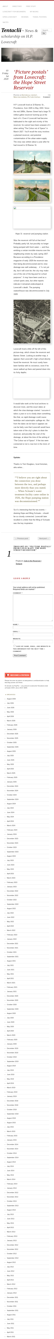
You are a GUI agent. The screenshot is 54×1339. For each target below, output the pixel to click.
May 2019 (10, 1079)
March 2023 (11, 878)
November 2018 (12, 1105)
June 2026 (10, 707)
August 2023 (11, 856)
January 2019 (12, 1096)
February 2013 (12, 1236)
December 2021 (12, 943)
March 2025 (11, 773)
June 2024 (10, 812)
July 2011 (10, 1319)
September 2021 (12, 956)
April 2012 (10, 1280)
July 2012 (10, 1267)
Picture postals (34, 97)
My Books (34, 11)
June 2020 (10, 1022)
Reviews (24, 17)
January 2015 (12, 1140)
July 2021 (10, 965)
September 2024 (12, 799)
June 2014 (10, 1170)
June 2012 (10, 1271)
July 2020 (10, 1018)
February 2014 (12, 1184)
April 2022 (10, 926)
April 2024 (10, 821)
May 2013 (10, 1223)
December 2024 (12, 786)
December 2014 (12, 1144)
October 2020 (12, 1004)
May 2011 (10, 1328)
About (5, 6)
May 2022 (10, 921)
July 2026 (10, 703)
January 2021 (12, 991)
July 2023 (10, 860)
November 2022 (12, 895)
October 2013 (12, 1201)
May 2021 (10, 974)
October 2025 (12, 742)
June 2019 (10, 1074)
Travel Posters (40, 17)
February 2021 (12, 987)
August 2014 (11, 1162)
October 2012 (12, 1253)
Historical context (29, 95)
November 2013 (12, 1197)
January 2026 (12, 729)
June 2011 (10, 1323)
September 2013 (12, 1205)
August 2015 (11, 1122)
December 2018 (12, 1101)
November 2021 (12, 948)
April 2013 (10, 1227)
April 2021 (10, 978)
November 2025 (12, 738)
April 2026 (10, 716)
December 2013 (12, 1192)
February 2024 (12, 830)
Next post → (44, 539)
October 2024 (12, 795)
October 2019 (12, 1057)
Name (16, 624)
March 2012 (11, 1284)
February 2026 (12, 725)
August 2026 (11, 699)
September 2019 (12, 1061)
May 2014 (10, 1175)
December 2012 (12, 1245)
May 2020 (10, 1026)
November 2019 (12, 1053)
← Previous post (21, 539)
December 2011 (12, 1297)
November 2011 (12, 1302)
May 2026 (10, 712)
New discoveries (20, 97)
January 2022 (12, 939)
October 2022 (12, 900)
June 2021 (10, 970)
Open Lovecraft (10, 17)
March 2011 (11, 1336)
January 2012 (12, 1293)
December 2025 (12, 734)
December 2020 (12, 996)
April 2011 (10, 1332)
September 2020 (12, 1009)
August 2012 (11, 1262)
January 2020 (12, 1044)
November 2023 (12, 843)
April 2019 (10, 1083)
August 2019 (11, 1066)
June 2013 (10, 1219)
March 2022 (11, 930)
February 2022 (12, 935)
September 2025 (12, 747)
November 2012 (12, 1249)
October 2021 (12, 952)
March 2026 (11, 720)
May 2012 (10, 1275)
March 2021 (11, 983)
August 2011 (11, 1315)
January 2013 (12, 1240)
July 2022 (10, 913)
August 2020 (11, 1013)
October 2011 (11, 1306)
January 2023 (12, 886)
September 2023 (12, 852)
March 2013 (11, 1232)
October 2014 (12, 1153)
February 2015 (12, 1136)
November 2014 (12, 1149)
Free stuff (31, 6)
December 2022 (12, 891)
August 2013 (11, 1210)
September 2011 (12, 1310)
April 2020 (10, 1031)
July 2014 (10, 1166)
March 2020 (11, 1035)
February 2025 (12, 777)
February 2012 (12, 1288)
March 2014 (11, 1179)
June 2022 (10, 917)
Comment (18, 593)
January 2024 (12, 834)
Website (17, 638)
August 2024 (11, 803)
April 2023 (10, 873)
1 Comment (46, 96)
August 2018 (11, 1118)
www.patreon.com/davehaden (34, 680)
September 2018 (12, 1114)
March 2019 (11, 1087)
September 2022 (12, 904)
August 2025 (11, 751)
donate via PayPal (13, 686)
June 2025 (10, 760)
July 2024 (10, 808)
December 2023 (12, 838)
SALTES (5, 22)
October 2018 (12, 1109)
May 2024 (10, 817)
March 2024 (11, 825)
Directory (17, 6)
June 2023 (10, 865)
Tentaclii (11, 30)
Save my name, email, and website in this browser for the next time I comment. (31, 649)
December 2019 (12, 1048)
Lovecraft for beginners (14, 11)
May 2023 (10, 869)
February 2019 (12, 1092)
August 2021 (11, 961)
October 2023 (12, 847)
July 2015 (10, 1127)
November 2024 (12, 790)
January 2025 (12, 782)
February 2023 (12, 882)
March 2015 (11, 1131)
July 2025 (10, 755)
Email (16, 631)
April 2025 (10, 769)
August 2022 (11, 908)
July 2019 (10, 1070)
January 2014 (12, 1188)
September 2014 (12, 1157)
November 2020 (12, 1000)
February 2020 (12, 1039)
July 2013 (10, 1214)
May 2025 (10, 764)
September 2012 (12, 1258)
